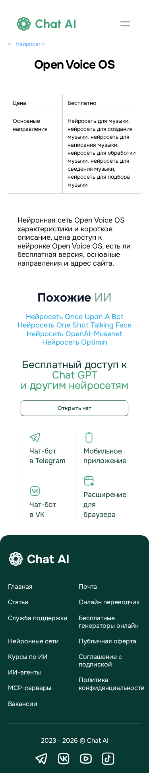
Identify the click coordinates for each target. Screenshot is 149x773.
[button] (125, 24)
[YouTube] (85, 758)
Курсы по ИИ (28, 657)
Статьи (18, 602)
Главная (20, 586)
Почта (88, 586)
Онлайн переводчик (109, 602)
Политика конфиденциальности (112, 684)
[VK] (63, 758)
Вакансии (22, 704)
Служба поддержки (38, 618)
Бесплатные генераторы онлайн (109, 622)
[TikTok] (108, 758)
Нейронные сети (33, 641)
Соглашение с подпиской (100, 660)
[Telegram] (41, 758)
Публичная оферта (107, 641)
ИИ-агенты (24, 672)
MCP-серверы (29, 688)
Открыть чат (74, 408)
